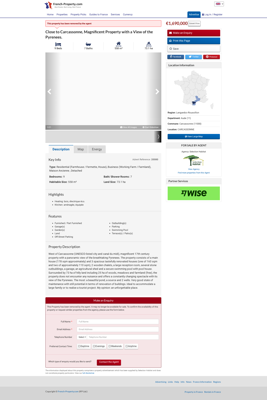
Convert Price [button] (194, 23)
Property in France (194, 392)
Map (81, 149)
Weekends (116, 346)
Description (61, 149)
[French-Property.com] (62, 5)
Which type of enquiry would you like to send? (69, 361)
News (188, 382)
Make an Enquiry (182, 32)
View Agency (193, 169)
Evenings (100, 346)
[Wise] (194, 193)
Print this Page (181, 40)
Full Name (65, 321)
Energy (97, 149)
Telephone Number (63, 337)
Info (182, 382)
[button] (53, 91)
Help (176, 382)
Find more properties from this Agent (194, 173)
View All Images (129, 127)
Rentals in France (212, 392)
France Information (202, 382)
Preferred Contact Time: (60, 346)
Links (170, 382)
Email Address (63, 329)
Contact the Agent (109, 361)
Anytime (132, 346)
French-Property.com (68, 391)
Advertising (160, 382)
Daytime (85, 346)
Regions (217, 382)
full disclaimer (88, 373)
